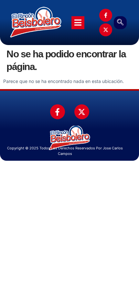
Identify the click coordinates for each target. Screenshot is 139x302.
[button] (120, 22)
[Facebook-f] (105, 15)
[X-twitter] (105, 29)
